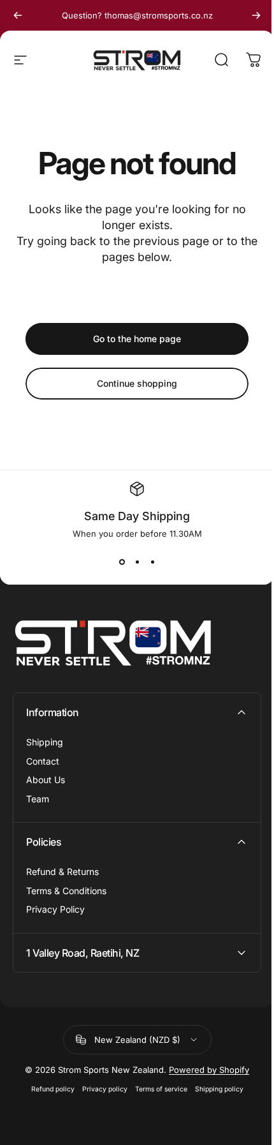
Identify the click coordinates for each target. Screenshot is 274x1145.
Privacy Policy (55, 909)
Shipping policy (214, 1089)
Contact (42, 761)
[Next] (256, 15)
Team (37, 798)
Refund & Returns (62, 871)
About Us (45, 779)
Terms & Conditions (66, 890)
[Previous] (18, 15)
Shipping (44, 742)
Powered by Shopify (204, 1070)
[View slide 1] (121, 561)
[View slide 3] (152, 561)
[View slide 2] (137, 561)
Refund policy (47, 1089)
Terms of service (156, 1089)
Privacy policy (99, 1089)
